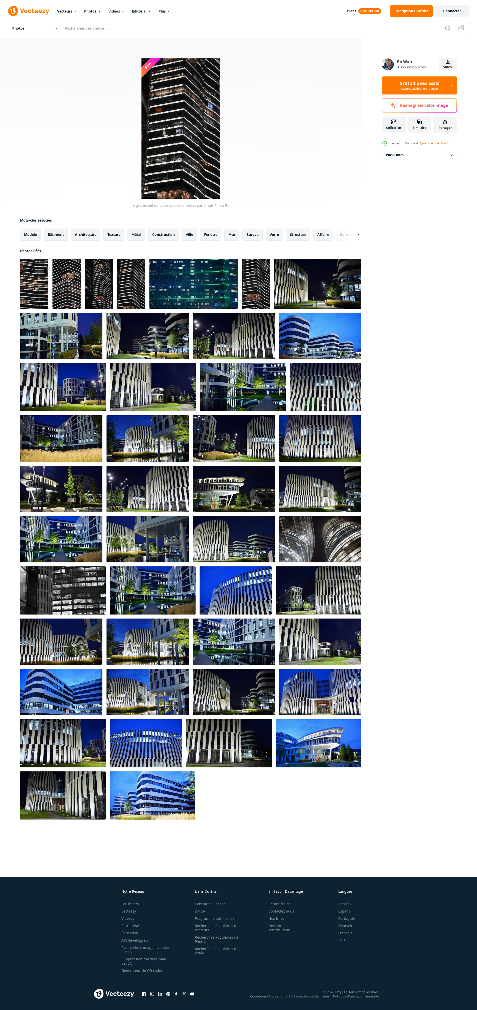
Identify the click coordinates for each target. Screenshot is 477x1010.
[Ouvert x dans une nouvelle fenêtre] (184, 994)
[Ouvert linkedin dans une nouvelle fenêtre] (160, 994)
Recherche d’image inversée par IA (145, 949)
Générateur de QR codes (142, 970)
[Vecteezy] (28, 11)
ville (189, 234)
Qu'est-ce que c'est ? (434, 143)
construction (163, 234)
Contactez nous (281, 911)
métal (136, 234)
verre (274, 234)
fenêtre (210, 234)
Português (347, 918)
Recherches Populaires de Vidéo (216, 950)
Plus (162, 11)
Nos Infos (276, 918)
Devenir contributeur (279, 927)
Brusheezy (130, 903)
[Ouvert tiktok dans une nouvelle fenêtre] (176, 994)
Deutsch (345, 925)
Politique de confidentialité (309, 996)
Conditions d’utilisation (267, 996)
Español (345, 911)
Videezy (127, 918)
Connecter (452, 11)
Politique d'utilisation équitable (356, 996)
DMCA (200, 911)
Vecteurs (64, 11)
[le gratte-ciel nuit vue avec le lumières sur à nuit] (34, 284)
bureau (252, 234)
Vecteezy (128, 911)
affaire (323, 234)
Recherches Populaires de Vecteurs (216, 927)
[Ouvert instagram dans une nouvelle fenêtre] (152, 994)
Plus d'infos (395, 155)
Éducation (129, 933)
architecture (85, 234)
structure (298, 234)
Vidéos (114, 11)
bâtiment (56, 234)
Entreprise (130, 925)
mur (231, 234)
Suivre (448, 67)
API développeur (135, 940)
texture (113, 234)
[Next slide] (354, 235)
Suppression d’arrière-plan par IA (143, 961)
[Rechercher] (448, 28)
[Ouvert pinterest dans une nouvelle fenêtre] (168, 994)
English (344, 903)
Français (345, 933)
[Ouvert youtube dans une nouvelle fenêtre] (192, 994)
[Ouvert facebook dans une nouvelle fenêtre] (144, 994)
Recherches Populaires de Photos (216, 939)
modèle (30, 234)
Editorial (139, 11)
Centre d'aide (279, 903)
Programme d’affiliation (214, 918)
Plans (351, 11)
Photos (90, 11)
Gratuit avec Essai (419, 85)
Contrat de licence (210, 903)
